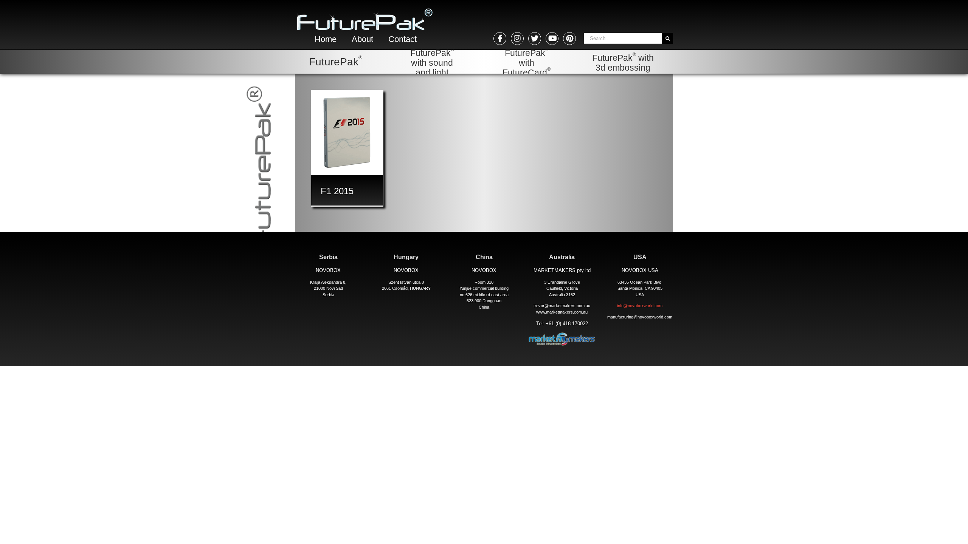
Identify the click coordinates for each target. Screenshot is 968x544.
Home (326, 39)
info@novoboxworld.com (639, 305)
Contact (402, 39)
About (362, 39)
